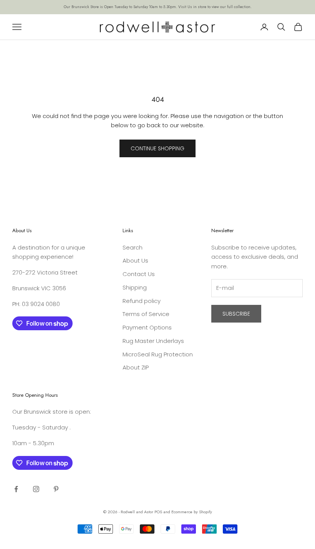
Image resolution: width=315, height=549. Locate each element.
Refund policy (142, 301)
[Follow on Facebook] (16, 489)
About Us (135, 260)
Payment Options (147, 327)
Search (133, 247)
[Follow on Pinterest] (56, 489)
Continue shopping (157, 148)
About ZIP (136, 367)
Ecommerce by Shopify (191, 512)
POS (158, 512)
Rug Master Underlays (153, 341)
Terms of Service (146, 314)
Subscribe (236, 314)
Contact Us (139, 274)
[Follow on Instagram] (36, 489)
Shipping (135, 287)
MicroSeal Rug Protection (158, 354)
